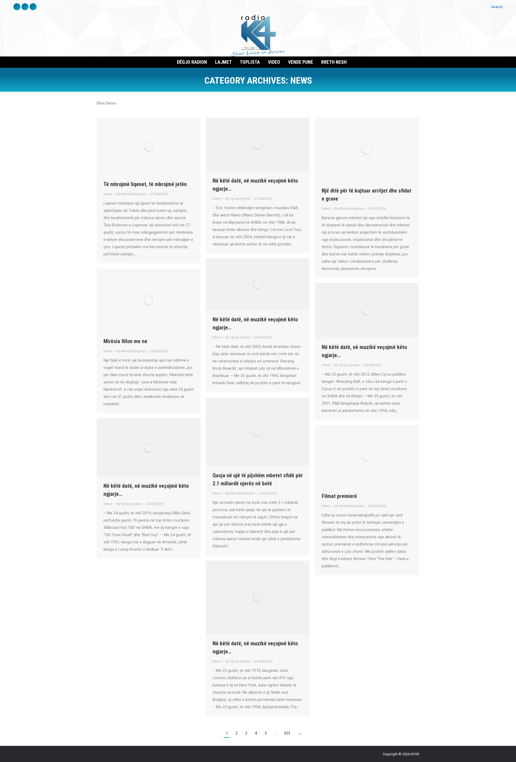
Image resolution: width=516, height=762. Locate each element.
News (107, 194)
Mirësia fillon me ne (125, 341)
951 (287, 733)
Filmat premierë (339, 496)
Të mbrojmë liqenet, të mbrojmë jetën (145, 184)
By (131, 194)
